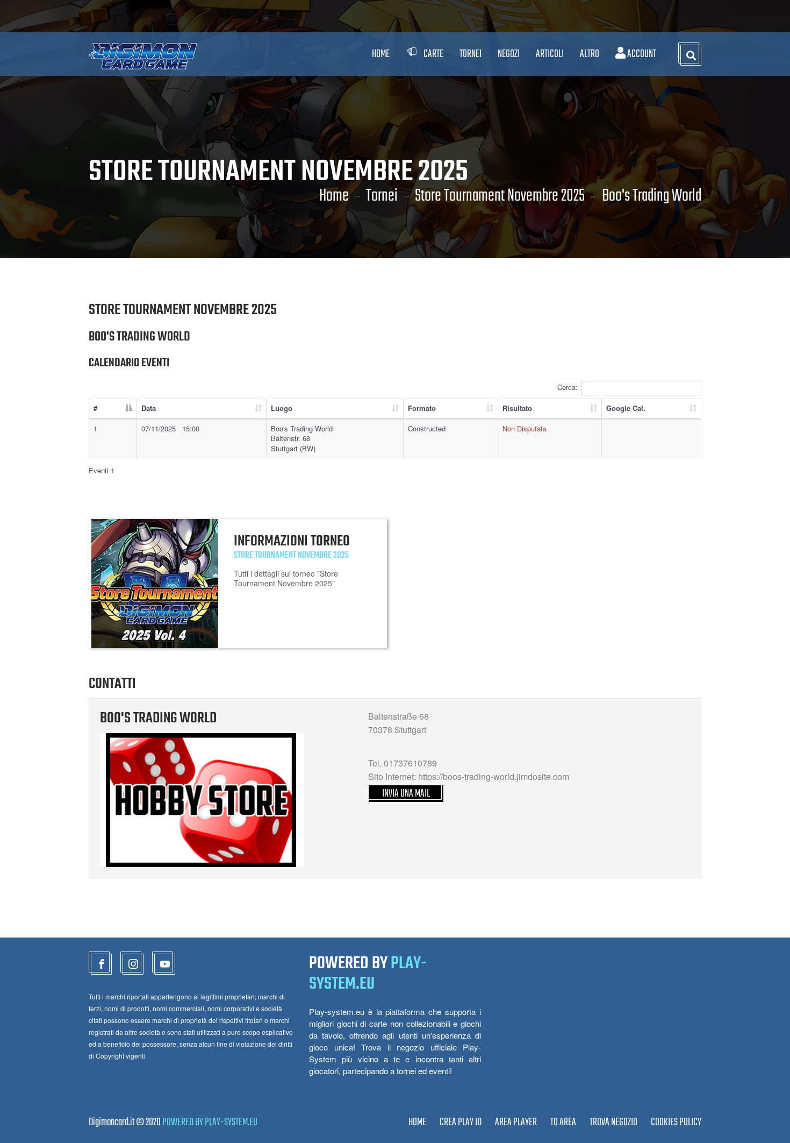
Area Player (516, 1122)
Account (641, 54)
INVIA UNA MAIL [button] (406, 793)
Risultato (517, 408)
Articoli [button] (550, 54)
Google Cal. (625, 408)
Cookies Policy (676, 1122)
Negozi (509, 54)
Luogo (281, 408)
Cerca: (567, 387)
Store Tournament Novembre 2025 (500, 196)
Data (148, 408)
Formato (422, 408)
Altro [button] (589, 54)
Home (381, 54)
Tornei (382, 196)
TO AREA (563, 1122)
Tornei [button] (470, 54)
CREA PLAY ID (461, 1122)
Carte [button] (433, 54)
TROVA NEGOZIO (613, 1122)
